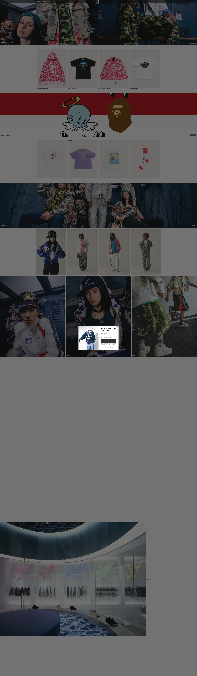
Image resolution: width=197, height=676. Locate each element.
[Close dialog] (117, 327)
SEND (108, 341)
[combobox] (103, 337)
